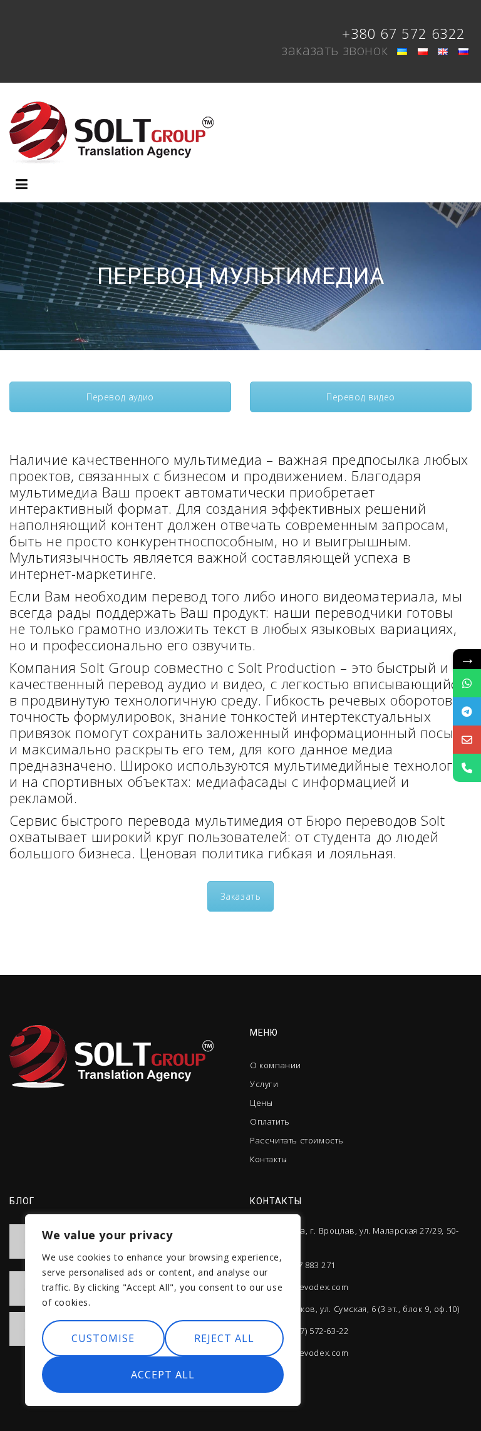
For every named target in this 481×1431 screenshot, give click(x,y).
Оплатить (270, 1121)
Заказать (240, 896)
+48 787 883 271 (304, 1265)
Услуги (264, 1084)
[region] (163, 1310)
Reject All (224, 1338)
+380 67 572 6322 (403, 33)
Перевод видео (360, 397)
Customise (103, 1338)
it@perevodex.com (310, 1287)
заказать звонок (335, 49)
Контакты (268, 1159)
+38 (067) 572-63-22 (310, 1330)
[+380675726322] (467, 683)
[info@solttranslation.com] (467, 740)
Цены (261, 1102)
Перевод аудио (120, 397)
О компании (275, 1065)
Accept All (163, 1375)
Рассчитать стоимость (297, 1140)
